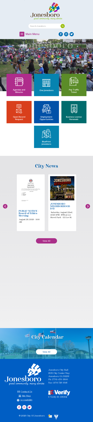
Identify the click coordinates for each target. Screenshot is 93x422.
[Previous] (5, 206)
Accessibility (26, 400)
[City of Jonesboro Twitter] (72, 34)
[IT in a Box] (55, 417)
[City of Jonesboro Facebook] (61, 34)
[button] (63, 26)
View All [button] (46, 240)
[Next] (87, 206)
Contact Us (26, 391)
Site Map (26, 396)
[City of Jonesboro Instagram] (66, 34)
